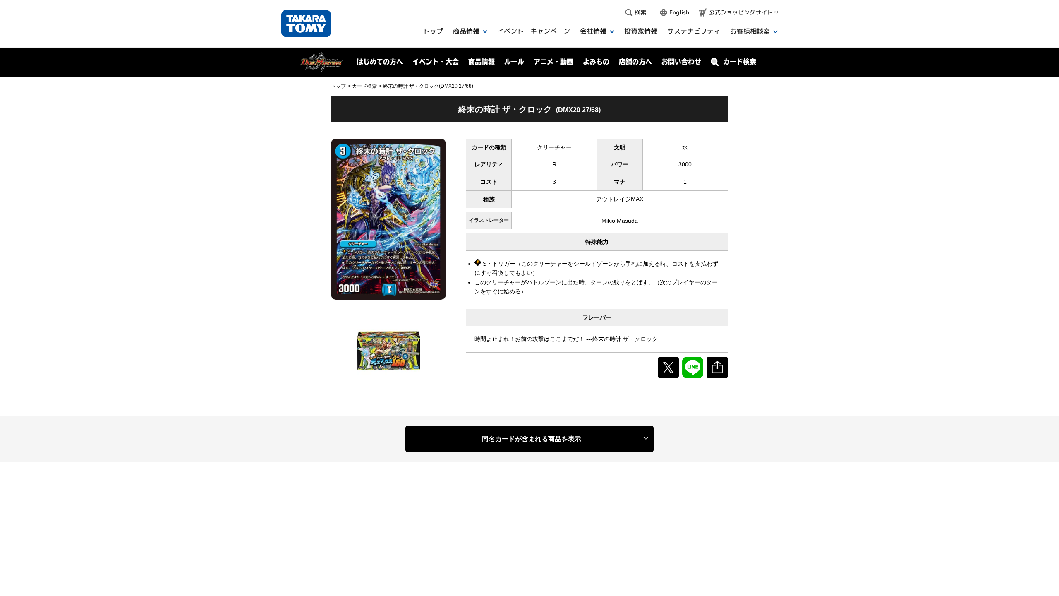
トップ (338, 86)
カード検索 (364, 86)
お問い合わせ (681, 61)
